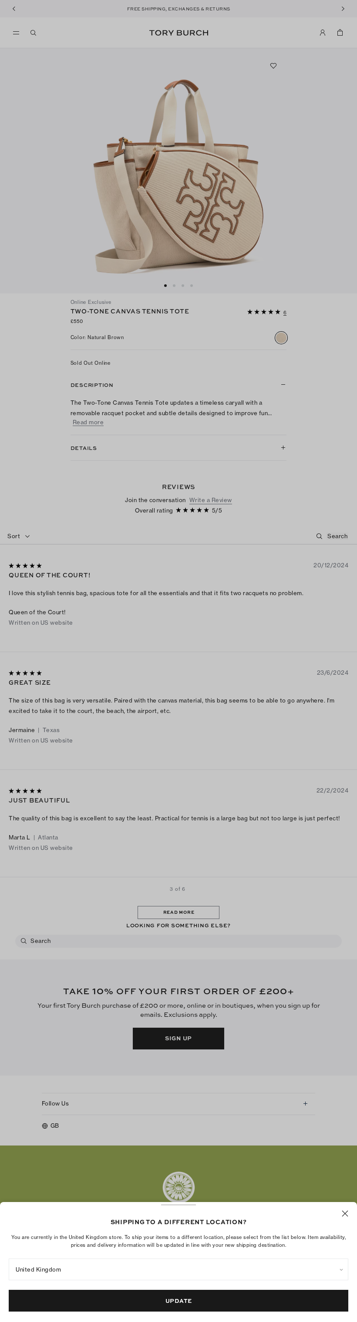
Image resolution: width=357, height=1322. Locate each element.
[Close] (345, 1213)
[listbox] (178, 1269)
